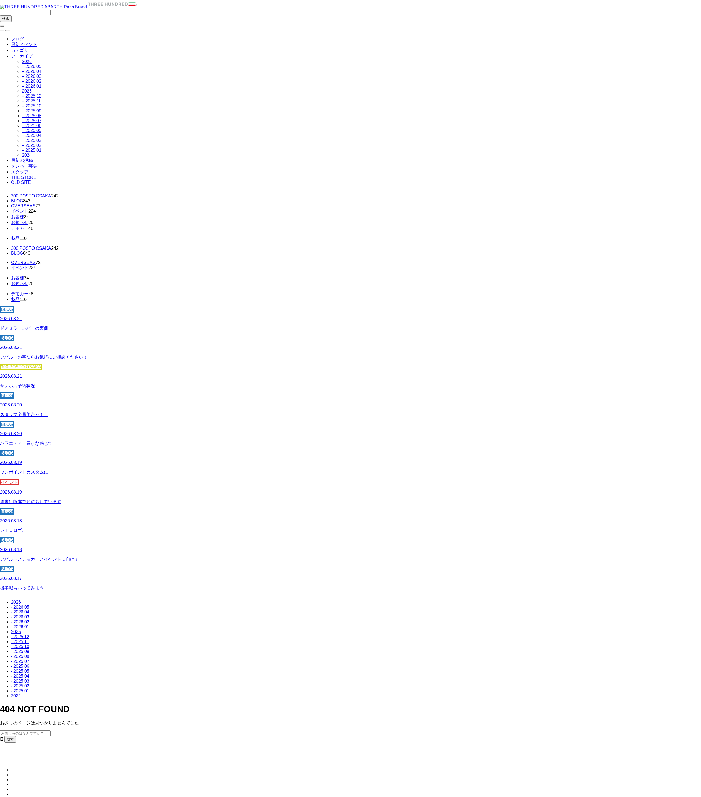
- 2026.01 (20, 626)
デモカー (19, 228)
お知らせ (19, 222)
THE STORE (23, 177)
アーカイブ (22, 56)
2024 (27, 155)
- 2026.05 (20, 607)
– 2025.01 (31, 150)
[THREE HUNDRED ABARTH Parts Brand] (68, 7)
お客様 (17, 216)
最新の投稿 (22, 160)
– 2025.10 (31, 106)
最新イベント (24, 44)
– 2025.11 (31, 101)
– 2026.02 (31, 81)
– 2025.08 (31, 115)
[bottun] (2, 26)
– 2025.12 (31, 96)
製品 (15, 238)
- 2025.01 (20, 691)
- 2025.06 (20, 666)
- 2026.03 (20, 617)
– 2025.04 (31, 135)
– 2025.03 (31, 140)
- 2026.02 (20, 622)
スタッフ (19, 172)
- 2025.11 (20, 641)
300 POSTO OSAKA (31, 196)
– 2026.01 (31, 86)
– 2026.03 (31, 76)
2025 (27, 91)
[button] (2, 30)
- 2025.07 (20, 661)
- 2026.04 (20, 612)
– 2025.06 (31, 125)
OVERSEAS (23, 205)
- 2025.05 (20, 671)
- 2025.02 (20, 686)
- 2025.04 (20, 676)
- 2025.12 (20, 636)
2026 (27, 61)
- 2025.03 (20, 681)
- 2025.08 (20, 656)
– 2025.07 (31, 120)
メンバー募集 (24, 166)
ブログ (17, 38)
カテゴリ (19, 50)
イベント (19, 211)
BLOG (17, 201)
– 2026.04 (31, 71)
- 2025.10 (20, 646)
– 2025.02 (31, 145)
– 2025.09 (31, 110)
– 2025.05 (31, 130)
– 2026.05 (31, 66)
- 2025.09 (20, 651)
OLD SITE (21, 182)
